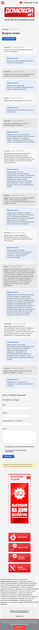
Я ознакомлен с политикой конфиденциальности (19, 446)
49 (11, 395)
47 (6, 395)
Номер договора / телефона (12, 421)
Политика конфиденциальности (19, 612)
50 (13, 395)
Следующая (21, 395)
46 (4, 395)
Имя (4, 405)
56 (15, 395)
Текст (4, 428)
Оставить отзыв (9, 38)
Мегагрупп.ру (19, 616)
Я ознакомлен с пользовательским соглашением (15, 450)
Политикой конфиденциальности (19, 624)
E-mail (4, 413)
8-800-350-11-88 (31, 3)
